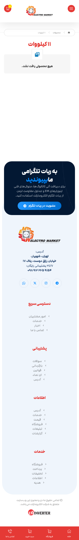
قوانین (37, 370)
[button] (71, 8)
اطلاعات (37, 478)
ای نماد (37, 375)
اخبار (37, 325)
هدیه (37, 483)
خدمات (37, 321)
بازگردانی (37, 366)
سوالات (37, 361)
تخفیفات (37, 473)
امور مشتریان (37, 316)
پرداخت (37, 469)
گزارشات (37, 433)
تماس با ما (37, 330)
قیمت (37, 419)
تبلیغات (37, 429)
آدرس (37, 379)
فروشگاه (37, 424)
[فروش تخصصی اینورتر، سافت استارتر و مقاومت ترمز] (39, 11)
